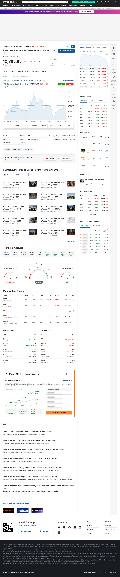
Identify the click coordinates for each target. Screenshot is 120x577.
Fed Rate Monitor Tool (71, 8)
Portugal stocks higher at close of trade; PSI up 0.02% (52, 183)
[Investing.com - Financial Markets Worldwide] (10, 2)
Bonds (98, 47)
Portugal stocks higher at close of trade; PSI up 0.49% (52, 231)
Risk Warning (113, 572)
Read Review (107, 143)
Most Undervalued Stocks (89, 221)
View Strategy (67, 380)
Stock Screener (73, 5)
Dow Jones (83, 74)
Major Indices (14, 8)
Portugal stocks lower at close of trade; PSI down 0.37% (14, 219)
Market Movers (85, 96)
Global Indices (52, 8)
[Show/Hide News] (44, 81)
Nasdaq (82, 80)
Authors (107, 533)
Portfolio (90, 529)
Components (14, 76)
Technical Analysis (13, 247)
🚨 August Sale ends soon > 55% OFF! (83, 2)
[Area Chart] (8, 81)
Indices (6, 8)
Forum (44, 71)
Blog (88, 522)
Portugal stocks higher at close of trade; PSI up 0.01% (52, 219)
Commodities (90, 47)
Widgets (90, 533)
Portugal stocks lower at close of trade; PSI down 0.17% (52, 195)
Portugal (18, 149)
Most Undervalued (85, 225)
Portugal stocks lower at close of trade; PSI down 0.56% (52, 207)
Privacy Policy (103, 572)
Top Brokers (84, 133)
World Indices (23, 8)
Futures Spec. (60, 8)
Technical (35, 71)
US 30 (81, 68)
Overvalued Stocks (108, 8)
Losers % (99, 100)
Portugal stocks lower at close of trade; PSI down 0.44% (14, 207)
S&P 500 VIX (83, 83)
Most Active (83, 100)
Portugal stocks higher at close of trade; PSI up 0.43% (14, 183)
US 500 (82, 71)
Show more (71, 241)
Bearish (52, 158)
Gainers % (92, 100)
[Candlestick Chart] (5, 81)
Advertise (108, 525)
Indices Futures (32, 8)
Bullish (68, 158)
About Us (108, 522)
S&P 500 (82, 77)
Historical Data (24, 76)
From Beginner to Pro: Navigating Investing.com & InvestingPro (94, 180)
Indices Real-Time (42, 8)
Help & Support (110, 529)
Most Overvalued (97, 225)
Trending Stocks (86, 192)
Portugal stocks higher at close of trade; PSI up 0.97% (14, 231)
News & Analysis (24, 71)
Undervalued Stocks (96, 8)
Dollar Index (83, 86)
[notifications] (112, 2)
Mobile (89, 525)
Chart (13, 71)
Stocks (104, 47)
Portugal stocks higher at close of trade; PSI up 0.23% (14, 195)
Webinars (83, 174)
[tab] (6, 254)
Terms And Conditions (90, 572)
